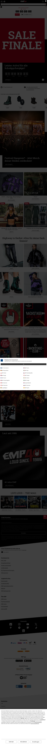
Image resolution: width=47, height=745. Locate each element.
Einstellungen (35, 742)
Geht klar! (11, 741)
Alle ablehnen (23, 741)
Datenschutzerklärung (35, 723)
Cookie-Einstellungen (38, 722)
